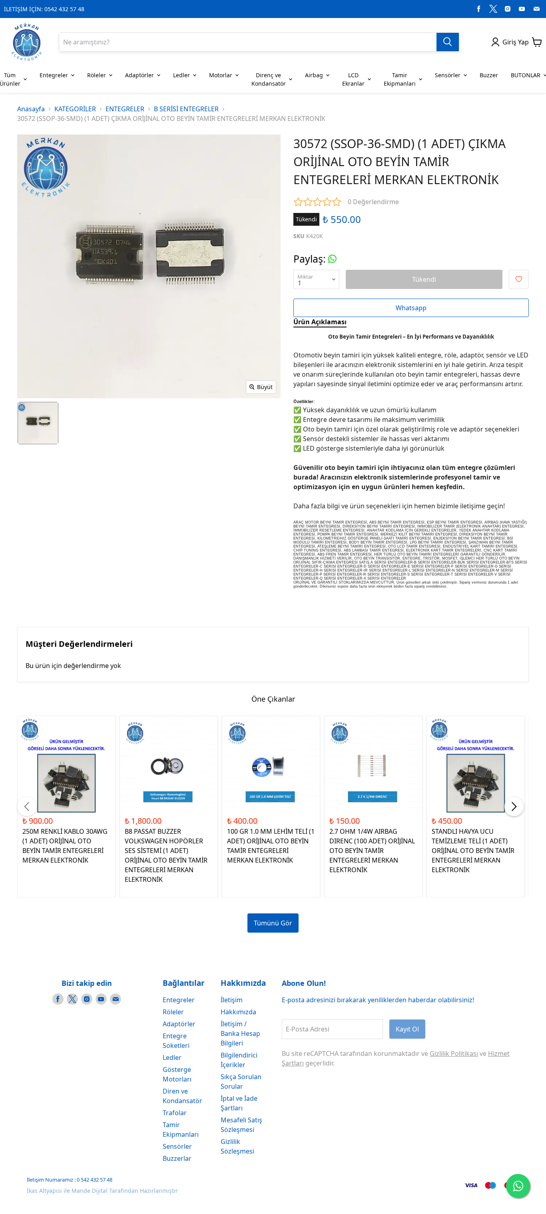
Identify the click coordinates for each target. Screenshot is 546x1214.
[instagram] (507, 8)
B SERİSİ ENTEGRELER (186, 108)
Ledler (172, 1057)
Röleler (173, 1011)
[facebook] (478, 8)
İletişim (232, 999)
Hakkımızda (238, 1011)
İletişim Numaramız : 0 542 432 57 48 (69, 1179)
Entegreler (179, 999)
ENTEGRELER (125, 108)
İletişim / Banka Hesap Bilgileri (240, 1033)
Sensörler (177, 1146)
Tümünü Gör (273, 923)
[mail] (536, 8)
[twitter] (493, 8)
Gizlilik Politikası (454, 1053)
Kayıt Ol (407, 1029)
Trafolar (175, 1112)
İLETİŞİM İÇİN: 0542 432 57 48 (44, 9)
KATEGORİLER (75, 108)
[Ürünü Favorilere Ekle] (519, 279)
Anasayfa (31, 108)
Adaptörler (179, 1023)
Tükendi (424, 279)
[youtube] (522, 8)
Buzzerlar (177, 1158)
